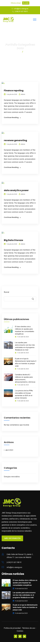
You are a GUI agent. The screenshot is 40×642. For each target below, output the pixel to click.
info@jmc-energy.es (21, 9)
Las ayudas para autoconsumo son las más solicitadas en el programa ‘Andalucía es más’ (25, 346)
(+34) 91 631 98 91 (21, 11)
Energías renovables (12, 477)
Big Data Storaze (13, 240)
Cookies (20, 631)
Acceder (26, 3)
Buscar (6, 292)
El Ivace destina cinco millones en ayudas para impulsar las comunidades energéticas (24, 330)
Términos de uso (28, 628)
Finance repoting (13, 90)
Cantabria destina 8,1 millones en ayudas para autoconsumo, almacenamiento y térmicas (25, 378)
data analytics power (16, 190)
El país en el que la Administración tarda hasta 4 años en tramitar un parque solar (25, 362)
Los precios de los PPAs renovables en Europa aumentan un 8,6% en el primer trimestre (24, 394)
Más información (12, 538)
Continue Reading (11, 117)
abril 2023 (9, 450)
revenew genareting (15, 140)
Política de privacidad (12, 628)
